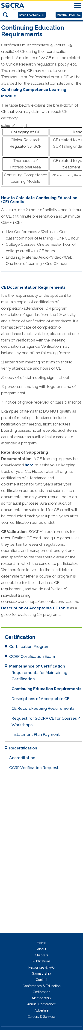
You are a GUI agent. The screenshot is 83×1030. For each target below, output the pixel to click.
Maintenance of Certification (37, 666)
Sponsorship (41, 973)
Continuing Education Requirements (46, 688)
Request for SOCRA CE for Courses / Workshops (46, 721)
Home (41, 943)
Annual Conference (41, 1004)
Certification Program (29, 646)
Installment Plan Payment (36, 734)
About (41, 949)
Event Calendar (31, 14)
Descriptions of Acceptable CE (40, 698)
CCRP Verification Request (34, 767)
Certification (41, 992)
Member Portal (68, 14)
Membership (41, 998)
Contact (41, 980)
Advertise (41, 1010)
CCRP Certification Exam (32, 656)
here (30, 465)
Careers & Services (41, 1016)
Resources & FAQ (41, 967)
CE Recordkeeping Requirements (43, 708)
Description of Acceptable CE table (35, 608)
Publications (41, 961)
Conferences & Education (42, 986)
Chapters (41, 955)
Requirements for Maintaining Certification (39, 675)
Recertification (23, 748)
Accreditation (22, 757)
